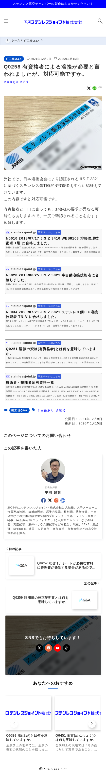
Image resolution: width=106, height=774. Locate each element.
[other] (62, 500)
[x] (89, 88)
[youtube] (57, 648)
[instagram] (56, 500)
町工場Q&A (14, 58)
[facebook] (43, 500)
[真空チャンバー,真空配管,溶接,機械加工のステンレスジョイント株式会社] (53, 22)
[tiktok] (66, 648)
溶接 (26, 81)
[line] (94, 88)
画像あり (12, 81)
